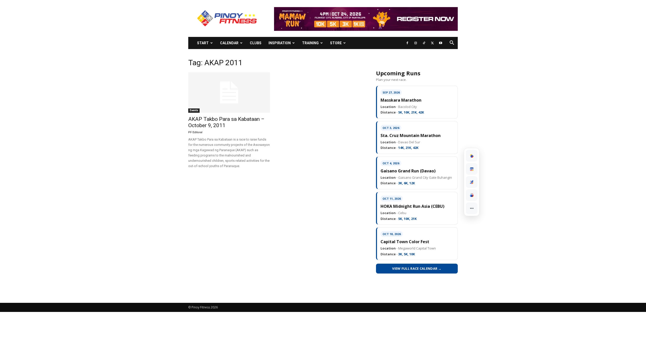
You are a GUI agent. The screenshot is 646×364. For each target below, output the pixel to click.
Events (194, 110)
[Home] (471, 156)
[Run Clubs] (471, 195)
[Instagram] (415, 43)
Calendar (229, 43)
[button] (452, 43)
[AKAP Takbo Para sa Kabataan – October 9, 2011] (229, 92)
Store (336, 43)
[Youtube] (440, 43)
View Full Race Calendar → (417, 268)
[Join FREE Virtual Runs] (471, 182)
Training (310, 43)
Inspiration (279, 43)
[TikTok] (424, 43)
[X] (432, 43)
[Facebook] (407, 43)
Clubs (255, 43)
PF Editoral (195, 132)
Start (203, 43)
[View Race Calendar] (471, 169)
